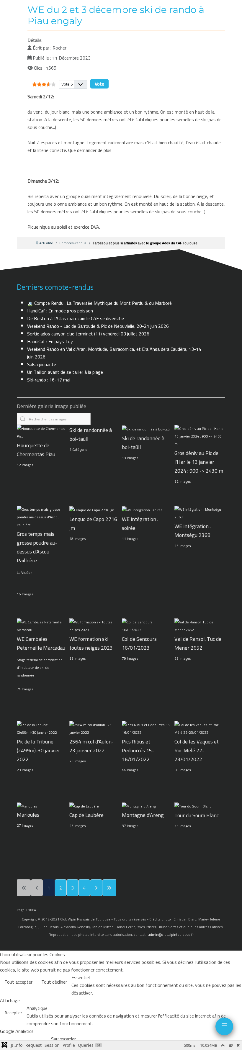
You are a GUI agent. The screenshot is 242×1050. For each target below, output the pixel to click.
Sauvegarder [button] (63, 1039)
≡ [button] (224, 1025)
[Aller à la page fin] (109, 887)
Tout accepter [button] (18, 981)
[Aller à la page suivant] (96, 887)
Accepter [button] (13, 1012)
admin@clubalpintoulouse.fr (171, 934)
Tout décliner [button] (54, 981)
